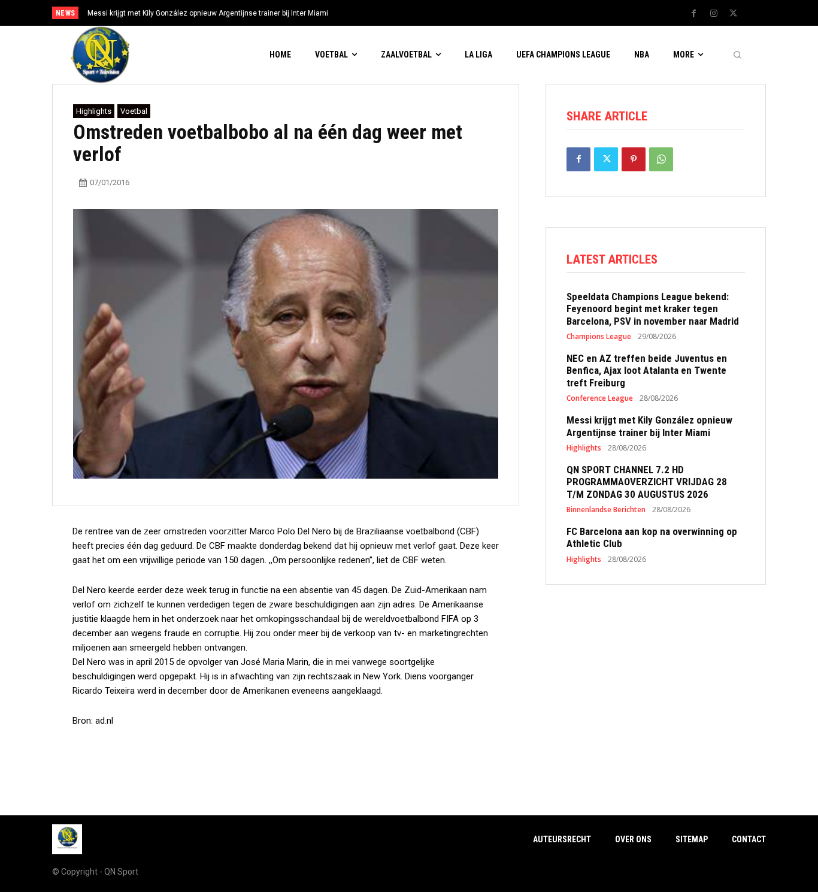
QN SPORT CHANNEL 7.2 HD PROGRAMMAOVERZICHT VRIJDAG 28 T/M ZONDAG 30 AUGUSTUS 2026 (646, 482)
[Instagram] (713, 13)
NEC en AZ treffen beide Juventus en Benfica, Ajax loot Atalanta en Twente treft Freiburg (646, 370)
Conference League (599, 398)
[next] (448, 12)
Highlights (93, 111)
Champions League (598, 336)
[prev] (429, 12)
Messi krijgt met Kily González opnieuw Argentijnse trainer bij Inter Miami (207, 13)
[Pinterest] (634, 159)
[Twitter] (733, 13)
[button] (737, 55)
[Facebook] (694, 13)
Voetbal (133, 111)
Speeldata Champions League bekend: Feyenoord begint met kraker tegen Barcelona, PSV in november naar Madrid (652, 309)
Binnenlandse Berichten (606, 509)
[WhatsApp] (661, 159)
